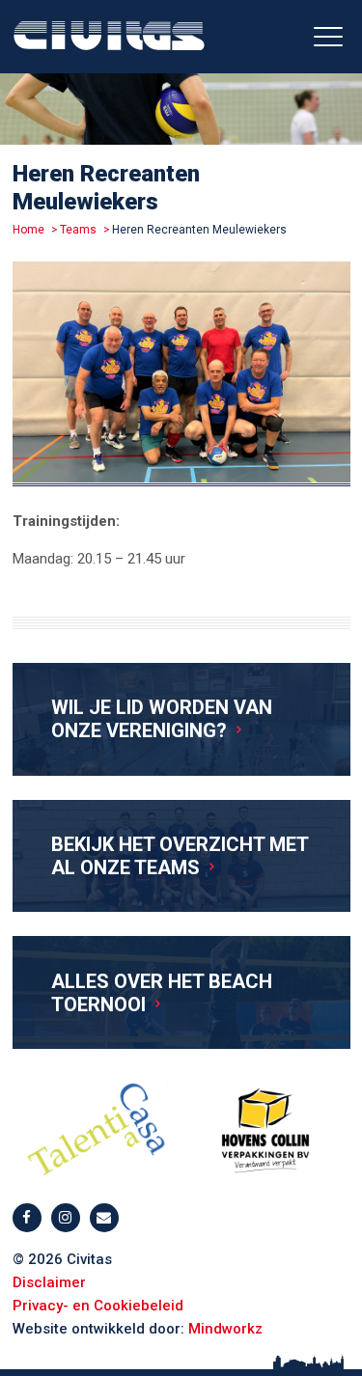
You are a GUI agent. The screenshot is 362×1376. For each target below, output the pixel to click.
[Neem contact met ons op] (104, 1217)
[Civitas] (109, 40)
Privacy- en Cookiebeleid (98, 1305)
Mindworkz (225, 1328)
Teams (78, 229)
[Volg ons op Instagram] (65, 1217)
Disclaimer (49, 1282)
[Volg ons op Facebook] (27, 1217)
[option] (181, 377)
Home (28, 229)
